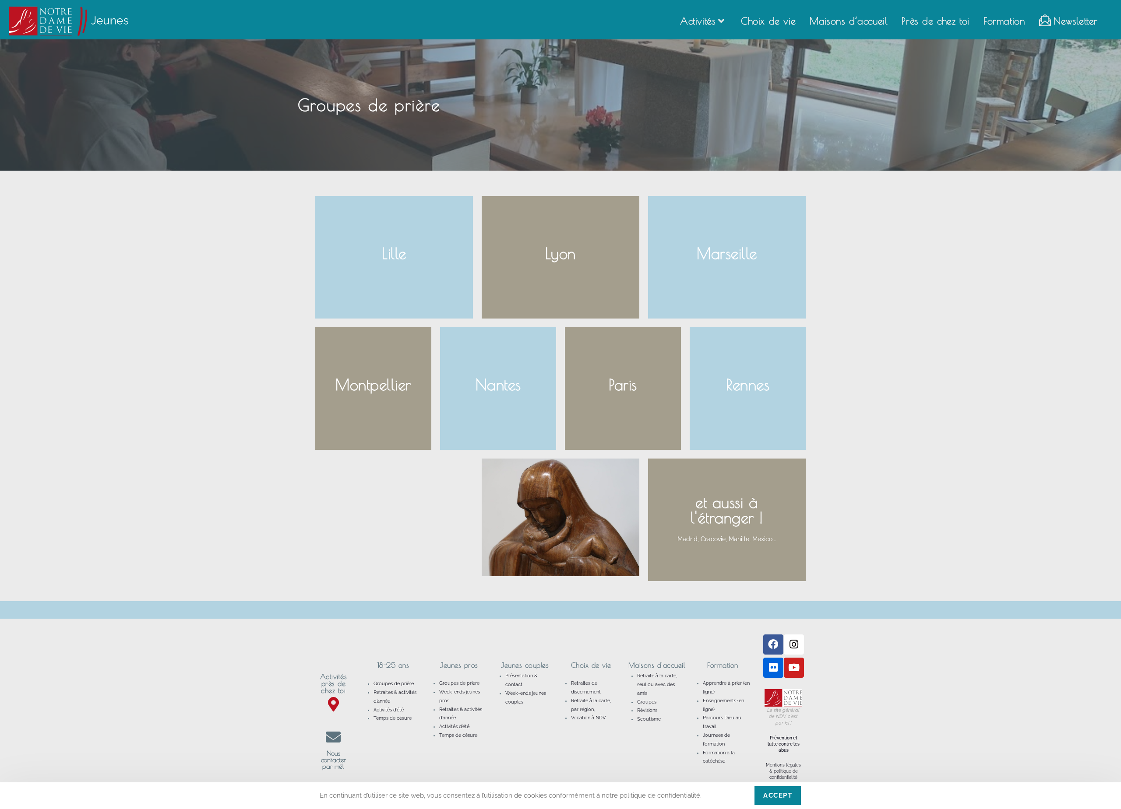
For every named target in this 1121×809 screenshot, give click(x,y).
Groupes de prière (394, 683)
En (727, 522)
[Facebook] (773, 644)
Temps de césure (393, 718)
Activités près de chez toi (333, 683)
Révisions (647, 710)
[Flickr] (773, 668)
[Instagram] (794, 644)
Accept (777, 795)
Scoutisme (649, 719)
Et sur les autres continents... (727, 546)
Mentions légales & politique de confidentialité (783, 771)
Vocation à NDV (588, 718)
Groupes (646, 702)
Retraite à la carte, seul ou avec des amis (657, 684)
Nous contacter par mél (333, 759)
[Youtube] (794, 668)
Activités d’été (389, 710)
